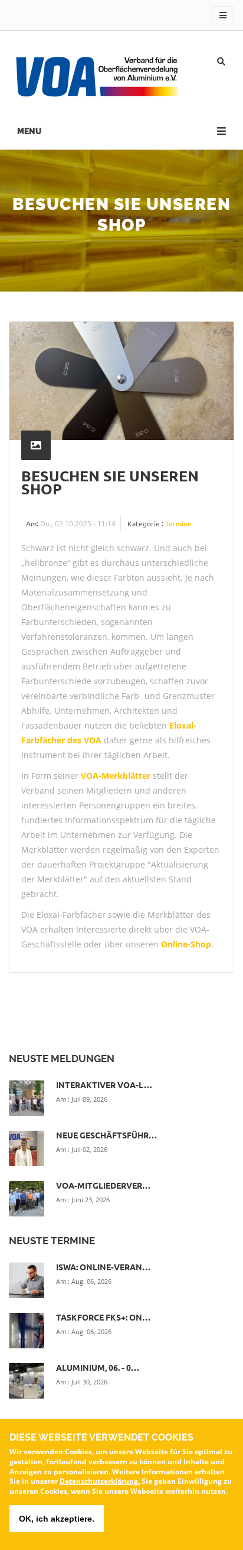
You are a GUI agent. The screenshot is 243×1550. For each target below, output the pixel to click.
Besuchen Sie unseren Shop (110, 482)
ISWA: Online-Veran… (103, 1266)
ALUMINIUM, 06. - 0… (97, 1367)
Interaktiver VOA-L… (104, 1084)
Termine (178, 523)
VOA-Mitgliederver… (103, 1185)
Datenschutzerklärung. (100, 1481)
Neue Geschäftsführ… (106, 1135)
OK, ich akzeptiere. (56, 1518)
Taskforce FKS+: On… (103, 1317)
